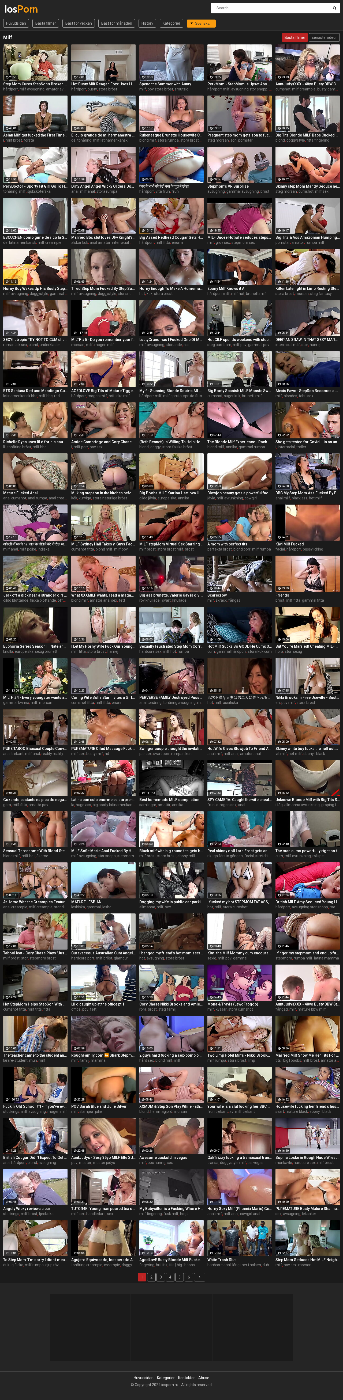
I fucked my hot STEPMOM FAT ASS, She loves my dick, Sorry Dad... (239, 902)
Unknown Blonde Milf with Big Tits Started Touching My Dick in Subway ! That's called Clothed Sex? (307, 800)
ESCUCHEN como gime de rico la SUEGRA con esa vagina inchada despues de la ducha (35, 237)
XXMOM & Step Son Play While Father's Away (171, 1106)
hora (279, 651)
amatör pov (38, 805)
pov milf (288, 702)
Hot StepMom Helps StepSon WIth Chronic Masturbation (35, 1004)
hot (142, 293)
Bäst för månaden (116, 23)
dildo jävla (147, 498)
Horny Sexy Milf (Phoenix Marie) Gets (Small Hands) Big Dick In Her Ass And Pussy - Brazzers (239, 1208)
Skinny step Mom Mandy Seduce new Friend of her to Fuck (307, 186)
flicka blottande (43, 600)
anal (75, 191)
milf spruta (172, 396)
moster (85, 1162)
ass (186, 345)
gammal (94, 907)
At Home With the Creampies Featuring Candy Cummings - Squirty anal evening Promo (35, 902)
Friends (282, 595)
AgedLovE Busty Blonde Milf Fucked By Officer (171, 1260)
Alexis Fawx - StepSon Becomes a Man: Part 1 (307, 391)
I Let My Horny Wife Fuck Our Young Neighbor (103, 646)
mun (33, 1060)
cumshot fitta (82, 549)
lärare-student (15, 1060)
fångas (234, 600)
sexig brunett (46, 651)
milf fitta (163, 242)
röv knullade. (150, 600)
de (73, 140)
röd (57, 396)
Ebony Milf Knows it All (227, 288)
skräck (221, 600)
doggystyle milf (233, 1162)
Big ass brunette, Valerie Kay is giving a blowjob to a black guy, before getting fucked (171, 595)
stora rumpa (168, 140)
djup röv (52, 1265)
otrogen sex (226, 805)
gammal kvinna (16, 702)
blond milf (147, 140)
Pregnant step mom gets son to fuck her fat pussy (239, 135)
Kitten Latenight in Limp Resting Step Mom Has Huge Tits (307, 288)
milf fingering (150, 1214)
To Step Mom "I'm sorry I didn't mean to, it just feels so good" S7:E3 (35, 1260)
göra (7, 805)
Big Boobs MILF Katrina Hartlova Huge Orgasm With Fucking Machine (171, 493)
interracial (286, 447)
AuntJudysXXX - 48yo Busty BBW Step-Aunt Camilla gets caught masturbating (307, 1004)
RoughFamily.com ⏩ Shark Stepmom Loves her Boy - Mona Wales (103, 1055)
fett (122, 600)
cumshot (282, 89)
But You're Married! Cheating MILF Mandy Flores (307, 646)
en (277, 702)
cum (211, 651)
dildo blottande (15, 600)
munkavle (283, 1162)
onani (116, 702)
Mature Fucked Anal (20, 493)
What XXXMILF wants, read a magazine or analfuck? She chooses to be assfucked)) (103, 595)
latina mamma (326, 958)
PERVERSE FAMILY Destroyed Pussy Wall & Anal (171, 697)
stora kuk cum (260, 651)
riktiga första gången (225, 856)
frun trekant (217, 1111)
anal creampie (61, 498)
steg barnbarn (219, 345)
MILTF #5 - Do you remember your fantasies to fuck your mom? (103, 339)
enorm (177, 242)
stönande (174, 345)
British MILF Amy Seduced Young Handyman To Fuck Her (307, 902)
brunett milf (256, 293)
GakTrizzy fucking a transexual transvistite (239, 1157)
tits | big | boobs (288, 1060)
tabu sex (306, 396)
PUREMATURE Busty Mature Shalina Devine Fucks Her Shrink (307, 1208)
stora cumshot (235, 907)
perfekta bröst (219, 549)
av (231, 1111)
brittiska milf (119, 396)
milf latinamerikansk (110, 140)
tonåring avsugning (179, 702)
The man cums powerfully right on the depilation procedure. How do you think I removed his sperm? (307, 851)
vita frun (163, 191)
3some (42, 856)
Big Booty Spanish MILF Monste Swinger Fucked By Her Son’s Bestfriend (239, 391)
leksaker (309, 1214)
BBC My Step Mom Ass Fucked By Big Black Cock (307, 493)
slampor (87, 1111)
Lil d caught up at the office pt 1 (97, 1004)
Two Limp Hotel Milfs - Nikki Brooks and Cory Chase (239, 1055)
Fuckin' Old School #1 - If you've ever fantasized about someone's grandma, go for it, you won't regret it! (35, 1106)
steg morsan (218, 140)
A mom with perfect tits (227, 544)
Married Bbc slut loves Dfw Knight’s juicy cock (103, 237)
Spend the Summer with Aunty (165, 84)
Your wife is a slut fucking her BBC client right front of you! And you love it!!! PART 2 (239, 1106)
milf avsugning (32, 89)
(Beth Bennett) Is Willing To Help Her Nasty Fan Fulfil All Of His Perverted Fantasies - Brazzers (171, 442)
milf (142, 89)
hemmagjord (161, 1111)
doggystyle (295, 140)
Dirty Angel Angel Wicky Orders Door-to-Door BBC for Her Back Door (103, 186)
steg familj (167, 1009)
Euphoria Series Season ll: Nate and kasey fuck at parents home (35, 646)
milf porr (81, 447)
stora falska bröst (177, 447)
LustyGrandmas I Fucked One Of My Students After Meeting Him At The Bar (171, 339)
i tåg (279, 805)
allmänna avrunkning (302, 805)
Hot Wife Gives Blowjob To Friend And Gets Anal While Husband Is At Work (239, 748)
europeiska (167, 498)
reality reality (52, 754)
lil (4, 447)
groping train (332, 805)
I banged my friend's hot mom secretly (171, 953)
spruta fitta (192, 396)
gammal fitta (313, 600)
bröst (264, 191)
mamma (98, 1060)
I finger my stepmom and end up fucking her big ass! (307, 953)
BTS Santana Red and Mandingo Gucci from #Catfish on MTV (35, 391)
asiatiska (230, 702)
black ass (299, 498)
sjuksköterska (39, 191)
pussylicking (313, 549)
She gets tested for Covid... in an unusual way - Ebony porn (307, 442)
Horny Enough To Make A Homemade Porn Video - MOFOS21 (171, 288)
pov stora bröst (160, 89)
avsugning (216, 191)
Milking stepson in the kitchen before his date (103, 493)
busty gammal (329, 89)
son (233, 140)
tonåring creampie (86, 1265)
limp (251, 1060)
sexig (297, 651)
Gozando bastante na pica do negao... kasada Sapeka (35, 800)
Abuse (203, 1378)
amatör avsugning (61, 89)
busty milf (94, 754)
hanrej (315, 345)
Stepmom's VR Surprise (228, 186)
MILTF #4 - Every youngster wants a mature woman (35, 697)
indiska (44, 549)
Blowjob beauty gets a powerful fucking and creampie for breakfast (239, 493)
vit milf (281, 754)
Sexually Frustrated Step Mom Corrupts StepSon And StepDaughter (171, 646)
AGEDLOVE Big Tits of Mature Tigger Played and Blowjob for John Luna (103, 391)
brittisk (161, 1265)
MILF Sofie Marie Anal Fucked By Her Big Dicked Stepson (103, 851)
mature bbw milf (312, 1009)
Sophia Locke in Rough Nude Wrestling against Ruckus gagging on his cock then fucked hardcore (307, 1157)
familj (84, 1060)
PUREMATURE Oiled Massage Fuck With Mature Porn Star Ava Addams (103, 748)
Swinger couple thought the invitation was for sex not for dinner (171, 748)
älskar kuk (79, 242)
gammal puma (62, 293)
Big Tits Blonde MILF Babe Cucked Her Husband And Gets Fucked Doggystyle (307, 135)
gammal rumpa (252, 447)
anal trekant (13, 754)
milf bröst (14, 140)
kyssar (221, 1009)
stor (304, 345)
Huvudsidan (16, 23)
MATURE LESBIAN (86, 902)
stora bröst (108, 89)
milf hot (237, 293)
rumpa (183, 651)
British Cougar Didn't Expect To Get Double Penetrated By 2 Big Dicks (35, 1157)
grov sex (223, 242)
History (147, 23)
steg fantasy (321, 293)
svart (166, 600)
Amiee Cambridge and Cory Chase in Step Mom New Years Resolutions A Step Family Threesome (103, 442)
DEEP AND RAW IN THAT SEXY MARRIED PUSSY (307, 339)
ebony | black (314, 754)
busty (92, 89)
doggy (155, 447)
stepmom (125, 856)
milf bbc (46, 396)
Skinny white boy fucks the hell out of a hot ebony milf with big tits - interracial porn (307, 748)
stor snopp (127, 293)
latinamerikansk (22, 242)
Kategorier (171, 23)
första (29, 140)
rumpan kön (181, 754)
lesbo (106, 907)
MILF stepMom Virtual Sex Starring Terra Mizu (171, 544)
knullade (179, 600)
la (72, 805)
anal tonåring (150, 702)
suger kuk (232, 396)
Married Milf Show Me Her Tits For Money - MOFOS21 (307, 1055)
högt (184, 1214)
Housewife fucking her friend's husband (307, 1106)
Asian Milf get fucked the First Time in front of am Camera (35, 135)
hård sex (146, 1060)
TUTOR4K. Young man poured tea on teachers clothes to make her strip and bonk (103, 1208)
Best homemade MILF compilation (169, 800)
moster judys (104, 1162)
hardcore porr (82, 958)
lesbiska (78, 907)
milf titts (35, 1009)
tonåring (84, 140)
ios (19, 9)
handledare (96, 1214)
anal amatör (100, 242)
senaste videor (324, 37)
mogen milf (104, 345)
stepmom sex (243, 242)
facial (280, 549)
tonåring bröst (19, 447)
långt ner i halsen (246, 1265)
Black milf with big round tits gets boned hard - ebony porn (171, 851)
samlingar (147, 805)
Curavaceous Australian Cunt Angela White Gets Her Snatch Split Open (103, 953)
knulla (8, 651)
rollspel (318, 856)
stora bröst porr (193, 140)
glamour (121, 958)
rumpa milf (315, 242)
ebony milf (186, 856)
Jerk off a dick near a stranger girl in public (35, 595)
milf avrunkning (230, 498)
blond (280, 140)
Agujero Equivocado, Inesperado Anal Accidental (103, 1260)
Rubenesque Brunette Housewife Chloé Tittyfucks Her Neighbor (171, 135)
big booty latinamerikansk (114, 805)
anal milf (282, 498)
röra (142, 1009)
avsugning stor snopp (249, 89)
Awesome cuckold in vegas (163, 1157)
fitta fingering (318, 140)
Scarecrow (217, 595)
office (76, 1009)
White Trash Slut (221, 1260)
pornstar (245, 140)
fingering (146, 1265)
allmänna (147, 907)
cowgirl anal (250, 1214)
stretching (264, 856)
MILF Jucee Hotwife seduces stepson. (239, 237)
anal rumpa (37, 498)
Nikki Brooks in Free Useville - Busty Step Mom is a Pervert (307, 697)
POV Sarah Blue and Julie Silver (99, 1106)
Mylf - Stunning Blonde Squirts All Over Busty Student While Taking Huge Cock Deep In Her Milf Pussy (171, 391)
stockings (11, 1111)
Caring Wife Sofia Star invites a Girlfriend (103, 697)
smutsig (181, 89)
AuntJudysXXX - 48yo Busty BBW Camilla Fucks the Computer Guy (307, 84)
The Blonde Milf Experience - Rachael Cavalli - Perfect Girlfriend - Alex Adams (239, 442)
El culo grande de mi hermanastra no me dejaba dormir (103, 135)
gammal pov (258, 345)
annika (231, 447)
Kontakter (186, 1378)
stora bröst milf (170, 549)
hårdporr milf (218, 89)
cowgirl (251, 498)
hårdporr (10, 89)
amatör (298, 242)
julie (98, 1111)
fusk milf (170, 1214)
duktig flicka (13, 1265)
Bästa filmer (45, 23)
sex (168, 907)
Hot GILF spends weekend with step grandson (239, 339)
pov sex (96, 447)
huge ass (83, 805)
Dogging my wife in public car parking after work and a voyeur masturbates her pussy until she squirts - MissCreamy (171, 902)
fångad (281, 1009)
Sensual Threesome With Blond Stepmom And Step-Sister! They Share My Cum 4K (35, 851)
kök (149, 293)
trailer (301, 447)
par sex (145, 754)
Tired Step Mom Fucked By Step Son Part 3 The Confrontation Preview (103, 288)
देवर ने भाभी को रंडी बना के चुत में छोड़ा (164, 186)
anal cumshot (14, 498)
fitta (46, 1009)
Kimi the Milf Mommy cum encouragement (239, 953)
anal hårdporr (14, 1162)
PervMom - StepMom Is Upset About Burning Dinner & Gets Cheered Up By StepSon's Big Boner (239, 84)
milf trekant (245, 1111)
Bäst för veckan (78, 23)
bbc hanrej (156, 1162)
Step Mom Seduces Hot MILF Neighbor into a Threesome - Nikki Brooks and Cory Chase (307, 1260)
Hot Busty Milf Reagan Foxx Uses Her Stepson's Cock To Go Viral (103, 84)
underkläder (50, 345)
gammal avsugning (242, 191)
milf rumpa (261, 549)
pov (85, 1009)
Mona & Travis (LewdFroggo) (232, 1004)
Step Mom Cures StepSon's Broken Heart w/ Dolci (35, 84)
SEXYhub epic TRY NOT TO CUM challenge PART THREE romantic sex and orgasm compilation (35, 339)
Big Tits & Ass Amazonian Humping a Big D (307, 237)
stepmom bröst (42, 958)
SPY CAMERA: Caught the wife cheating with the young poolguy (239, 800)
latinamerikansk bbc (20, 396)
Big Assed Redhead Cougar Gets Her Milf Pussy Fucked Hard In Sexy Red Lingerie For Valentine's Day (171, 237)
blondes (290, 396)
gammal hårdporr (231, 651)
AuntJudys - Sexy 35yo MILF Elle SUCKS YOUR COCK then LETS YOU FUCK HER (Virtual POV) (103, 1157)
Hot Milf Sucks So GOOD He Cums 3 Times (239, 646)
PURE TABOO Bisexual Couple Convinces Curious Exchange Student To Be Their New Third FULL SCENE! (35, 748)
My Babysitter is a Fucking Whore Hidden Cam (171, 1208)
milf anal (87, 191)
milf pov (240, 345)
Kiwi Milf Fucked (289, 544)
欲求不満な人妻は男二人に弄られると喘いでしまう (239, 697)
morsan (302, 293)
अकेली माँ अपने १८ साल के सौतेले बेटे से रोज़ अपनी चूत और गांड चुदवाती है (35, 544)
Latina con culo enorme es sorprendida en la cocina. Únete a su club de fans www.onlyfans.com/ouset (103, 800)
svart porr (161, 754)
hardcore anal (219, 1265)
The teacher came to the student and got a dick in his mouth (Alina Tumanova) (35, 1055)
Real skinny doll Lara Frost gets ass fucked (239, 851)
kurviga (85, 498)
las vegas (255, 1162)
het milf (315, 498)
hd (107, 754)
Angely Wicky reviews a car (26, 1208)
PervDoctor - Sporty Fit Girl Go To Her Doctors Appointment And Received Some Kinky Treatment (35, 186)
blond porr (242, 549)
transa (212, 1162)
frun (175, 191)
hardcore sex (150, 651)
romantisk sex (15, 345)
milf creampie (304, 89)
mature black (297, 1111)
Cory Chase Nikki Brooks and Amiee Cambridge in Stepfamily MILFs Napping (171, 1004)
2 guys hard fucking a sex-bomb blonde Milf (171, 1055)
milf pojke (28, 549)
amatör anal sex (103, 600)
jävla (211, 498)
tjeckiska (46, 1214)
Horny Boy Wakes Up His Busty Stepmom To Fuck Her (35, 288)
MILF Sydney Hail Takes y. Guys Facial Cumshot (103, 544)
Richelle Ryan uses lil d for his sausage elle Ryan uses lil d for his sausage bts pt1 (35, 442)
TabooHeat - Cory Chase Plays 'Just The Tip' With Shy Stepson (35, 953)
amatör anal (250, 754)
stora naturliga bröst (110, 498)
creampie (112, 1265)
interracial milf (124, 242)
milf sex (322, 191)
